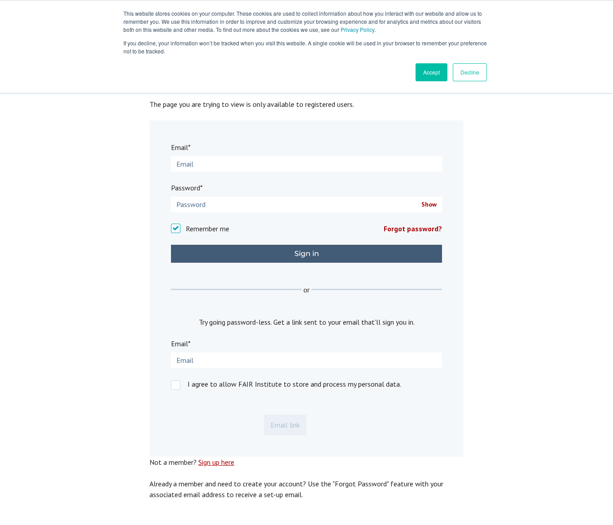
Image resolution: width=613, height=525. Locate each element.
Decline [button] (469, 72)
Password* (187, 187)
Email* (181, 147)
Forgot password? (413, 228)
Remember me (207, 228)
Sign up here (216, 462)
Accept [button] (431, 72)
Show (429, 204)
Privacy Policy (357, 29)
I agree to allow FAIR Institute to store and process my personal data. (294, 383)
